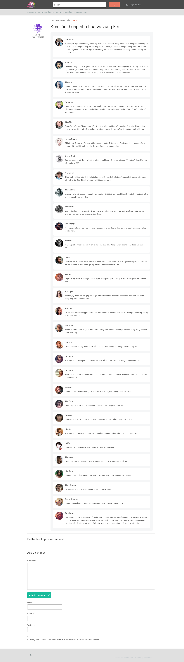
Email (30, 614)
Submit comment (37, 595)
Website (31, 625)
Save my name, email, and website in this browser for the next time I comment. (63, 640)
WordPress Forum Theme (124, 658)
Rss (30, 655)
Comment (32, 561)
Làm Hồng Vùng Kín (51, 12)
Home (31, 12)
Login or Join (135, 5)
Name (30, 602)
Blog (38, 12)
